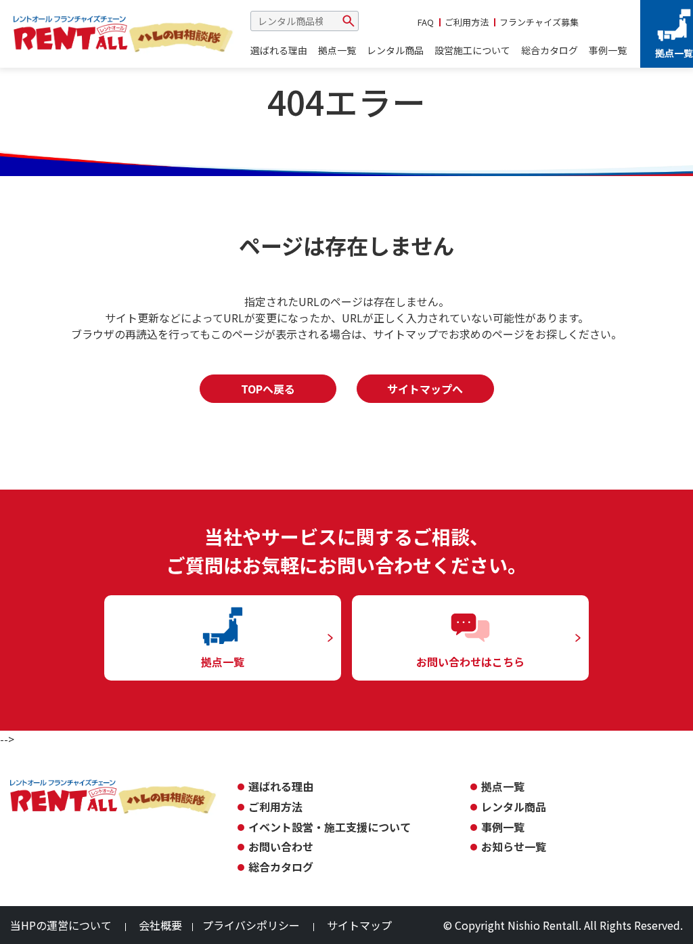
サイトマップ (359, 925)
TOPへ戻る (268, 389)
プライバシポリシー (251, 925)
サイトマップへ (425, 389)
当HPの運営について (61, 925)
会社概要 (160, 925)
